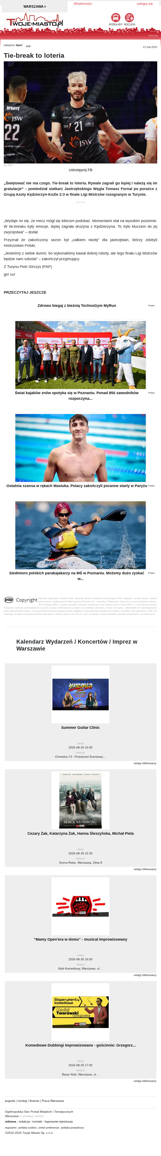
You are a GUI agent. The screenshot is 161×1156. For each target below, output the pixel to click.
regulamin (11, 1127)
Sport (19, 45)
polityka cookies (27, 1127)
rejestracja (66, 1121)
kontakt (37, 1121)
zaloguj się (145, 3)
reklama (10, 1121)
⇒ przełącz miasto (31, 1116)
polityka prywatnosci (72, 1127)
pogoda (10, 1100)
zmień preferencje (49, 1127)
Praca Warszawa (53, 1100)
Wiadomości (83, 3)
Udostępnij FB (80, 170)
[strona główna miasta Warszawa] (34, 20)
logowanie (51, 1121)
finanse (34, 1100)
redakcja (24, 1121)
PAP (28, 46)
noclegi (22, 1100)
